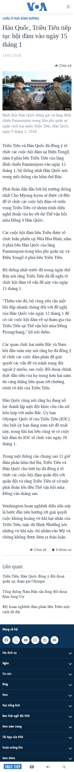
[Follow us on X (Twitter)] (16, 640)
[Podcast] (45, 640)
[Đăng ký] (54, 640)
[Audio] (48, 767)
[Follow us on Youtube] (25, 640)
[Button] (63, 66)
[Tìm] (64, 767)
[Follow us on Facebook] (6, 640)
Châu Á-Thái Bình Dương (20, 18)
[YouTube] (31, 767)
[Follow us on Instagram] (35, 640)
